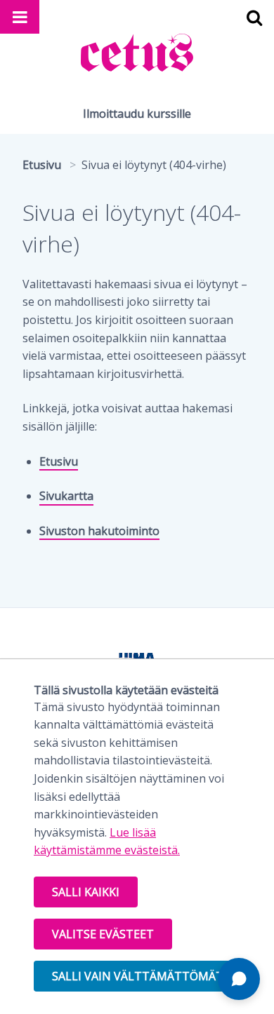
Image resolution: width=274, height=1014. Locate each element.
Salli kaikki (85, 892)
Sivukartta (66, 495)
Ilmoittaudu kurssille (137, 113)
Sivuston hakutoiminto (99, 531)
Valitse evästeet (103, 934)
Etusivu (58, 461)
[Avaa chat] (239, 979)
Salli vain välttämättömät (137, 976)
